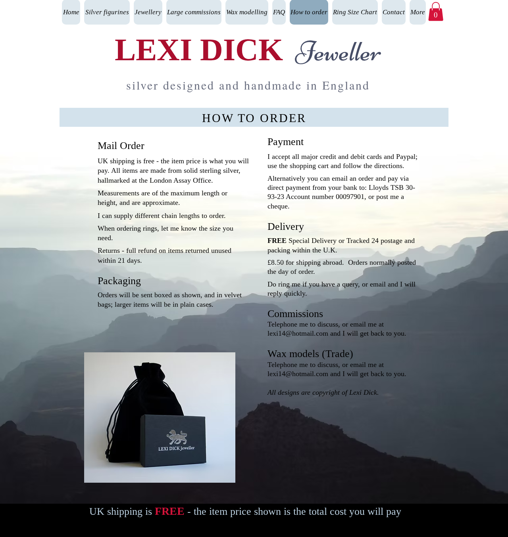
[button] (436, 11)
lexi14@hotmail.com (297, 333)
